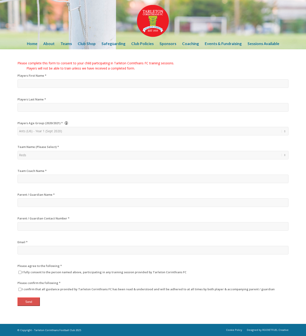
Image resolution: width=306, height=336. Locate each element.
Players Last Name (31, 99)
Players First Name (31, 76)
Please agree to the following (39, 266)
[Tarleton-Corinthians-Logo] (153, 19)
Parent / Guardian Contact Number (43, 218)
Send (28, 301)
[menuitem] (32, 43)
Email (22, 242)
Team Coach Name (32, 171)
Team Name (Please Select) (38, 147)
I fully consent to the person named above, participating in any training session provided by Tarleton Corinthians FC (104, 272)
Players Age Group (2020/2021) (40, 123)
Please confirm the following (38, 283)
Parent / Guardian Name (36, 195)
